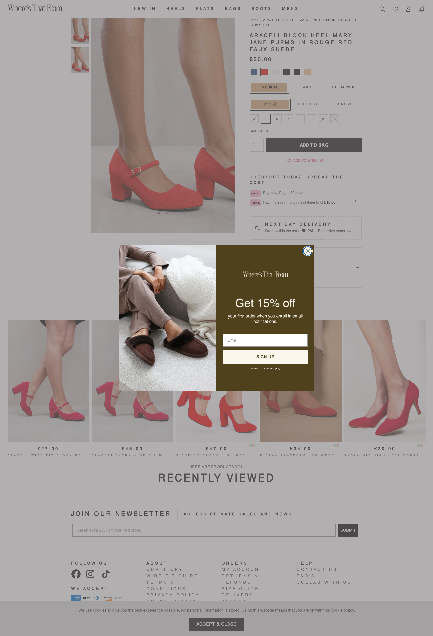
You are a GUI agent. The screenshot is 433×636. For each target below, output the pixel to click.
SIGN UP (265, 357)
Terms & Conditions (262, 368)
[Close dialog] (307, 251)
